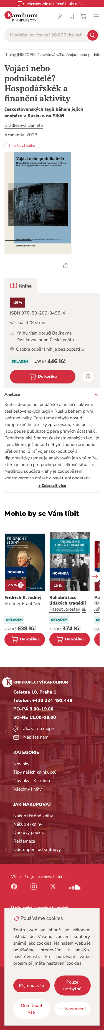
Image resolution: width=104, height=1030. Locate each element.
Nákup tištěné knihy (33, 816)
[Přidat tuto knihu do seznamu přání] (88, 377)
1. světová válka (51, 54)
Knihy (11, 54)
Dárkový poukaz (29, 833)
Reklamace (24, 841)
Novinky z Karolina (31, 781)
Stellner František (22, 604)
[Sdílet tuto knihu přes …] (66, 265)
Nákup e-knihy (27, 824)
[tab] (20, 285)
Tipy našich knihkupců (35, 772)
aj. (84, 609)
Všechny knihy (27, 789)
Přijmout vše (31, 985)
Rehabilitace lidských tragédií (67, 600)
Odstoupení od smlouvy (37, 849)
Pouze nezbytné (72, 985)
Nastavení (75, 1009)
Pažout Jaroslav (64, 609)
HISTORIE (26, 54)
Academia (14, 135)
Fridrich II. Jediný (23, 597)
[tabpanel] (52, 340)
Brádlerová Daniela (23, 125)
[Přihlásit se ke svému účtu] (60, 16)
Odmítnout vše (31, 1008)
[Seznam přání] (72, 16)
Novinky (21, 764)
